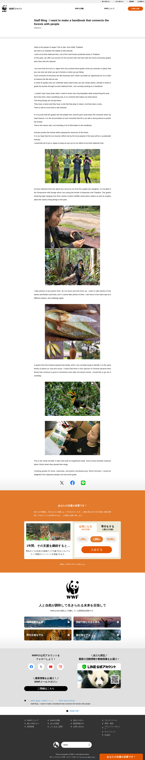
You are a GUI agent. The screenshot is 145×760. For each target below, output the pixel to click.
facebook (72, 482)
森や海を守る (98, 637)
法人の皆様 (54, 723)
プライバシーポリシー (113, 728)
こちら (83, 564)
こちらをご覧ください (88, 757)
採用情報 (30, 727)
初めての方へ (78, 720)
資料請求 (131, 1)
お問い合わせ (78, 727)
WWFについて (109, 8)
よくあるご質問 (56, 727)
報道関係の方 (78, 723)
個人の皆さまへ (106, 1)
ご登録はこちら (45, 688)
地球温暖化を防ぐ (49, 624)
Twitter (61, 482)
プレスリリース (111, 720)
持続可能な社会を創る (98, 624)
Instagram (60, 666)
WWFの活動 (79, 8)
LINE (83, 482)
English (107, 735)
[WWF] (25, 700)
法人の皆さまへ (120, 1)
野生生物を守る (49, 637)
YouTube (50, 666)
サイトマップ (110, 732)
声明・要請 (109, 723)
